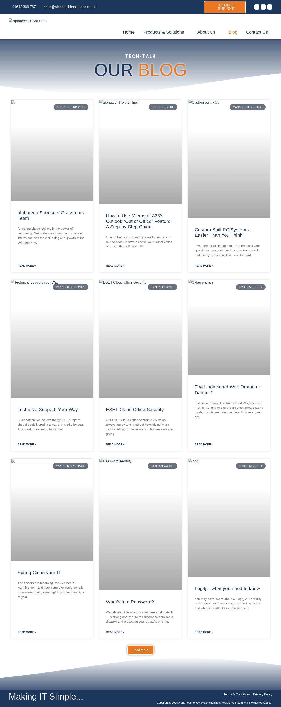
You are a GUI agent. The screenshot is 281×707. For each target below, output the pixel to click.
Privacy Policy (262, 694)
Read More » (27, 265)
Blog (233, 32)
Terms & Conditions (236, 694)
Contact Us (257, 32)
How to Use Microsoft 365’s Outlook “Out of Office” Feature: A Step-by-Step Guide (139, 221)
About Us (206, 32)
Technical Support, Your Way (48, 409)
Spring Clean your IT (39, 572)
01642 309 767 (24, 7)
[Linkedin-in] (269, 7)
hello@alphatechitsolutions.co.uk (69, 7)
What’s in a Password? (130, 601)
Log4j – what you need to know (227, 588)
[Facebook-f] (263, 7)
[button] (140, 650)
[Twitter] (256, 7)
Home (129, 32)
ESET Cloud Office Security (135, 409)
